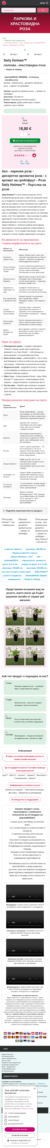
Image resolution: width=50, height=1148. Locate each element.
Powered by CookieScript (19, 1143)
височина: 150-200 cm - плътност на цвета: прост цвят (25, 570)
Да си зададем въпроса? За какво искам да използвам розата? (25, 769)
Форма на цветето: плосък (25, 552)
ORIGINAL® (41, 1084)
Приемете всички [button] (19, 1129)
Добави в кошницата (26, 140)
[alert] (19, 1116)
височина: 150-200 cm (36, 549)
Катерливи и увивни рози (10, 1065)
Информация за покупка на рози (25, 785)
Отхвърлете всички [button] (20, 1135)
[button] (20, 1140)
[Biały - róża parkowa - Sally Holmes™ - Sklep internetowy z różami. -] (44, 1033)
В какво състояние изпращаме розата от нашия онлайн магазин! (25, 758)
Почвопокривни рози (8, 1069)
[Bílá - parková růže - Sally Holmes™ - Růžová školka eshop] (28, 1033)
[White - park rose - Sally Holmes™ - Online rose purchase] (9, 1033)
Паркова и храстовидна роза (15, 40)
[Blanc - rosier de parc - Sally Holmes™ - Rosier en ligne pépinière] (40, 1033)
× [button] (34, 1088)
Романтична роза (7, 1054)
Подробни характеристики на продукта (24, 510)
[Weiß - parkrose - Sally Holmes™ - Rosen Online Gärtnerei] (17, 1033)
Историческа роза (8, 1056)
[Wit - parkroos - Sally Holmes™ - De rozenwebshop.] (5, 1036)
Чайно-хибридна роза (9, 1058)
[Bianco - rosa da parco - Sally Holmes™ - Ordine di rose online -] (17, 1040)
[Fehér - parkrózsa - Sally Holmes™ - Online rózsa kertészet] (5, 1033)
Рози (4, 38)
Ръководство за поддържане (25, 799)
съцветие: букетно (13, 549)
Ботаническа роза (8, 1071)
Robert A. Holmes (32, 579)
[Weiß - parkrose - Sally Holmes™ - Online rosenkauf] (32, 1033)
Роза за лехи (6, 1061)
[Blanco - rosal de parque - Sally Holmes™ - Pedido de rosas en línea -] (9, 1036)
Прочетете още (27, 1109)
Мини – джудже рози (8, 1067)
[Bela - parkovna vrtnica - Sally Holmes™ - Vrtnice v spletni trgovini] (25, 1033)
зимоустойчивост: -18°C (21, 556)
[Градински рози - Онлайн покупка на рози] (43, 10)
